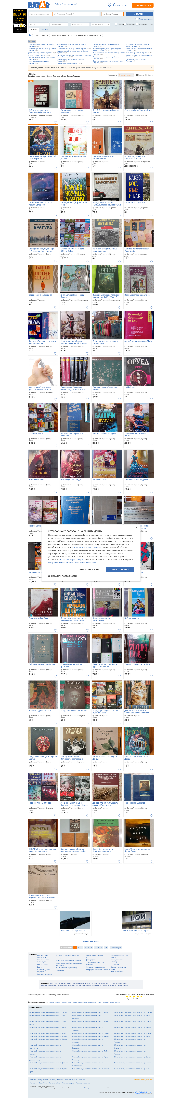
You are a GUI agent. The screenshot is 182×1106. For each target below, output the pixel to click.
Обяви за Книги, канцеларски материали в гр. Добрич (132, 1027)
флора (75, 1002)
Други (39, 967)
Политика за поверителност (86, 562)
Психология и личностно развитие (95, 963)
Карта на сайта (54, 1083)
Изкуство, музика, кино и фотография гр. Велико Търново (107, 49)
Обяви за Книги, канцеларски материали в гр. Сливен (132, 1033)
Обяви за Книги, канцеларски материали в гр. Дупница (48, 1063)
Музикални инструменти (75, 983)
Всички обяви (39, 35)
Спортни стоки (55, 983)
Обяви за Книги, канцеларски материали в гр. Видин (132, 1015)
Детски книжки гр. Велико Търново (42, 53)
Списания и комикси (44, 974)
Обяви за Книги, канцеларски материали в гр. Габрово (48, 1039)
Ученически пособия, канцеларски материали (69, 964)
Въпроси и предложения (143, 1080)
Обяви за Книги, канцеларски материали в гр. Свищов (132, 1057)
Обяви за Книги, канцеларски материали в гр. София (48, 1012)
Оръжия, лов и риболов (99, 983)
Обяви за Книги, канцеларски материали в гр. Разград (90, 1033)
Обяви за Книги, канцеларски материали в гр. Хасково (48, 1036)
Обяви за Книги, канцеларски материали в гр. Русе (47, 1015)
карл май (105, 1002)
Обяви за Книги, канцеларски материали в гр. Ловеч (47, 1033)
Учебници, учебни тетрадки (43, 971)
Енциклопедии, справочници (66, 968)
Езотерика (60, 970)
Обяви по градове (68, 1083)
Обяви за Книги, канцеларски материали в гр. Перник (132, 1021)
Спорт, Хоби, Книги (59, 35)
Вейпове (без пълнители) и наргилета (95, 985)
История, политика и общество (67, 955)
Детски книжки (42, 964)
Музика (87, 983)
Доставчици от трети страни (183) (87, 547)
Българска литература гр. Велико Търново (74, 49)
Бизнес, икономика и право (118, 968)
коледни (57, 1002)
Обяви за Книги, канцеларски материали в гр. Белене (132, 1063)
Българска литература (64, 958)
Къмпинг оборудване (48, 985)
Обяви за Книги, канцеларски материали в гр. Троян (132, 1069)
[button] (62, 576)
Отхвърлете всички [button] (89, 569)
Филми (63, 983)
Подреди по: (112, 75)
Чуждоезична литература (95, 967)
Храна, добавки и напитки (119, 985)
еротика (117, 1002)
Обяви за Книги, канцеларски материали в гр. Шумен (90, 1036)
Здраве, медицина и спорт (96, 955)
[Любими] (110, 5)
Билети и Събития (74, 985)
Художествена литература (42, 956)
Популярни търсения (83, 1083)
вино (69, 1002)
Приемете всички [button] (120, 569)
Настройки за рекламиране (72, 559)
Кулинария (115, 964)
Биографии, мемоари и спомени (98, 970)
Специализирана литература (43, 961)
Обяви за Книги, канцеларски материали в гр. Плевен (48, 1027)
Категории (32, 41)
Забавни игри (62, 985)
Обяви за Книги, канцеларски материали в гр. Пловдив (133, 1012)
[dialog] (91, 553)
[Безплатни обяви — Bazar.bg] (39, 5)
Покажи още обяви (91, 941)
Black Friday (43, 1083)
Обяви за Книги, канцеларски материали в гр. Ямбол (90, 1051)
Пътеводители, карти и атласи (119, 956)
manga (52, 1002)
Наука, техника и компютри (117, 961)
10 (106, 948)
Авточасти (82, 1080)
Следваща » (116, 948)
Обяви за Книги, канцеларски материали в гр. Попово (90, 1069)
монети (64, 1002)
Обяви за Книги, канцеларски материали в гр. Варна (90, 1012)
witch (99, 1002)
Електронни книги (117, 972)
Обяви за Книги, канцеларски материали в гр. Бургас (90, 1021)
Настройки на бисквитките (60, 562)
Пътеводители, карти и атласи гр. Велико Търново (138, 45)
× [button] (136, 528)
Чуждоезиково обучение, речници (68, 960)
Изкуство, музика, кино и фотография (95, 959)
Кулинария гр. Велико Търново (139, 53)
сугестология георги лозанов (87, 1002)
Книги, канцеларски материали (85, 35)
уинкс (112, 1002)
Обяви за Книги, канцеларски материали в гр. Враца (132, 1036)
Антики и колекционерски (118, 983)
